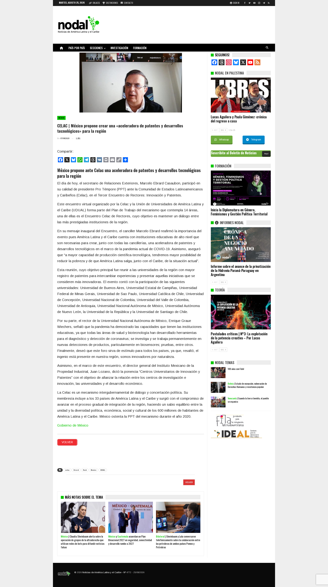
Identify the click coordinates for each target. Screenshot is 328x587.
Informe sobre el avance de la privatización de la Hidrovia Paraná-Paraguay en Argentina (240, 270)
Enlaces (96, 2)
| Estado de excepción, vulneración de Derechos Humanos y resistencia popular (247, 385)
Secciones (96, 48)
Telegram (256, 139)
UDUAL (102, 470)
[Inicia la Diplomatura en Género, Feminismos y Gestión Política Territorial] (241, 188)
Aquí (266, 154)
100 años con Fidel (236, 369)
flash (85, 470)
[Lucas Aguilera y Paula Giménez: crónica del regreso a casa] (241, 95)
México (61, 117)
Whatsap (224, 139)
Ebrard (76, 470)
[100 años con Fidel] (218, 372)
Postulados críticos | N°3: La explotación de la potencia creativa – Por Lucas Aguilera (239, 338)
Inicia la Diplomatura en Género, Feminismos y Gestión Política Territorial (239, 211)
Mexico (93, 470)
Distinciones (112, 2)
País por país (77, 48)
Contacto (128, 2)
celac (67, 470)
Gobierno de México (72, 425)
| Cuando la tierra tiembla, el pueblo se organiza (248, 399)
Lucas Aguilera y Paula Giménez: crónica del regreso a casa (239, 118)
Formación (139, 48)
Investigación (119, 48)
